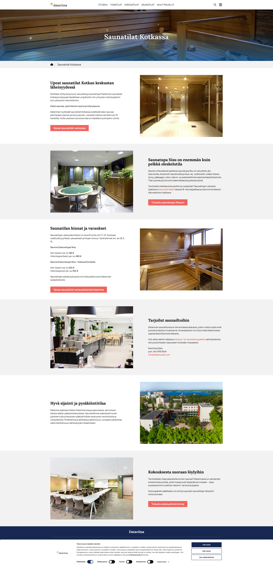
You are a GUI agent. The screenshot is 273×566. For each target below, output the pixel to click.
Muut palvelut (165, 4)
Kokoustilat (132, 4)
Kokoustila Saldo (166, 189)
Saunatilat (148, 4)
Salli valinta (206, 551)
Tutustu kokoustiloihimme (167, 504)
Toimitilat (116, 4)
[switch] (112, 561)
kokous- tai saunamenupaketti (190, 339)
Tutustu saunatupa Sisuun (167, 202)
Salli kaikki (207, 545)
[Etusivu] (51, 64)
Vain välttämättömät (206, 557)
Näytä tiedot (161, 562)
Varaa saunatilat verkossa (70, 128)
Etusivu (103, 4)
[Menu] (220, 5)
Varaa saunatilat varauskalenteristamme (79, 289)
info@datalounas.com (159, 354)
